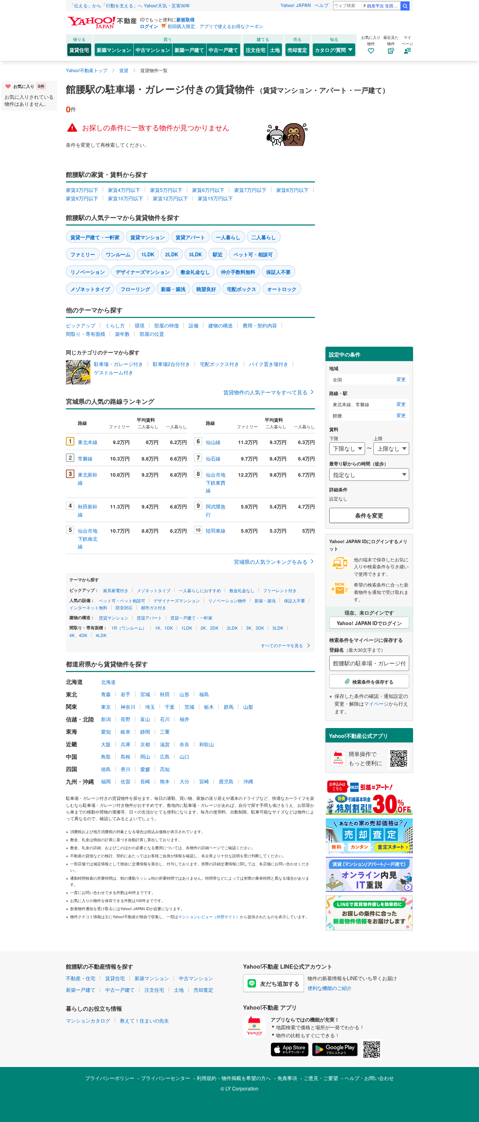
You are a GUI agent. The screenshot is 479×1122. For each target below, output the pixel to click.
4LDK (101, 635)
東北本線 (87, 441)
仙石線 (213, 458)
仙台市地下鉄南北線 (87, 538)
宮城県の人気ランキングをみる (271, 561)
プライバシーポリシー (109, 1077)
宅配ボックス (241, 288)
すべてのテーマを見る (282, 645)
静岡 (145, 731)
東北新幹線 (87, 478)
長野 (125, 718)
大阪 (106, 744)
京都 (145, 744)
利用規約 (206, 1077)
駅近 (218, 254)
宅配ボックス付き (219, 363)
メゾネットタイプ (90, 288)
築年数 (122, 333)
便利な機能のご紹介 (330, 987)
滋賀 (165, 744)
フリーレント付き (280, 590)
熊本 (165, 781)
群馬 (229, 706)
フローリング (135, 288)
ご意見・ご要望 (321, 1077)
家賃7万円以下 (250, 189)
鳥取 (106, 756)
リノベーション (87, 271)
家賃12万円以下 (170, 198)
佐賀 (125, 781)
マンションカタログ (88, 1020)
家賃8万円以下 (292, 189)
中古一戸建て (223, 49)
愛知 (106, 731)
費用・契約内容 (260, 325)
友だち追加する (279, 983)
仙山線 (213, 441)
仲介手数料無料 (238, 271)
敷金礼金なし (195, 271)
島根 (125, 756)
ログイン (149, 26)
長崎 (145, 781)
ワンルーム (118, 254)
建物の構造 (220, 325)
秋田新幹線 (87, 510)
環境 (139, 325)
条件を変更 (369, 515)
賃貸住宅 (79, 49)
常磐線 (85, 458)
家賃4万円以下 (124, 189)
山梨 (248, 706)
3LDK (195, 254)
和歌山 (206, 744)
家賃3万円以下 (82, 189)
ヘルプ (322, 5)
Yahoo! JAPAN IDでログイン (369, 622)
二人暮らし (263, 237)
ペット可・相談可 (253, 254)
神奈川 (128, 706)
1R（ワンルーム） (129, 628)
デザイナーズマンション (143, 271)
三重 (165, 731)
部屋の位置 (152, 333)
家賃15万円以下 (215, 198)
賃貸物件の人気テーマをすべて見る (265, 392)
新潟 (106, 718)
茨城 (189, 706)
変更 (401, 379)
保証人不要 (278, 271)
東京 (106, 706)
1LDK (147, 254)
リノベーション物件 (227, 600)
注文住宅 (255, 49)
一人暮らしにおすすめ (200, 590)
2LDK (171, 254)
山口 (184, 756)
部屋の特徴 (166, 325)
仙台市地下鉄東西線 (215, 482)
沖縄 (248, 781)
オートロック (282, 288)
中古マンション (153, 49)
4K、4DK (78, 635)
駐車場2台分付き (171, 363)
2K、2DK (209, 628)
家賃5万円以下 (166, 189)
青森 (106, 694)
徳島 (106, 769)
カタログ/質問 (330, 49)
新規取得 (185, 19)
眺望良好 (206, 288)
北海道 (108, 681)
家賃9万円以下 (82, 198)
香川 (125, 769)
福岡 (106, 781)
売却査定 (297, 49)
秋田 (165, 694)
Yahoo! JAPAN (296, 5)
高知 (165, 769)
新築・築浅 (173, 288)
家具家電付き (115, 590)
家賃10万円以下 (125, 198)
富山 (145, 718)
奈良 (184, 744)
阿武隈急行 (215, 510)
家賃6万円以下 (208, 189)
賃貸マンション (147, 237)
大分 (184, 781)
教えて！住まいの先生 (144, 1020)
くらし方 (115, 325)
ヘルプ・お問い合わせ (369, 1077)
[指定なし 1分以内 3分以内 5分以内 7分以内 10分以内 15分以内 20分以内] (369, 474)
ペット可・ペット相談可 (122, 600)
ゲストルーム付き (113, 372)
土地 (275, 49)
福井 (184, 718)
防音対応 (124, 607)
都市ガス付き (153, 607)
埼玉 (150, 706)
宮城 (145, 694)
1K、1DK (164, 628)
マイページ (376, 703)
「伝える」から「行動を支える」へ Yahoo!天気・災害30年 (129, 5)
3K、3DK (255, 628)
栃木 (209, 706)
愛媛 (145, 769)
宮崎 (204, 781)
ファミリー (82, 254)
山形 (184, 694)
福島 (204, 694)
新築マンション (114, 49)
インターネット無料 (88, 607)
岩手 (125, 694)
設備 (193, 325)
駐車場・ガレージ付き (118, 363)
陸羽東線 (215, 530)
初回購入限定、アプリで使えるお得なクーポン (215, 26)
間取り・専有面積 (85, 333)
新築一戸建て (189, 49)
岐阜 (125, 731)
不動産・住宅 (80, 978)
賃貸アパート (190, 237)
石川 (165, 718)
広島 (165, 756)
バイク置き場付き (268, 363)
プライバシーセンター (165, 1077)
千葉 (170, 706)
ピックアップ (80, 325)
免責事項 (287, 1077)
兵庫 (125, 744)
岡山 (145, 756)
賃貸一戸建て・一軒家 (95, 237)
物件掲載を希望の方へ (246, 1077)
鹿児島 (226, 781)
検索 (405, 6)
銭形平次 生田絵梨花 (383, 5)
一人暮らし (228, 237)
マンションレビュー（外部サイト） (209, 916)
